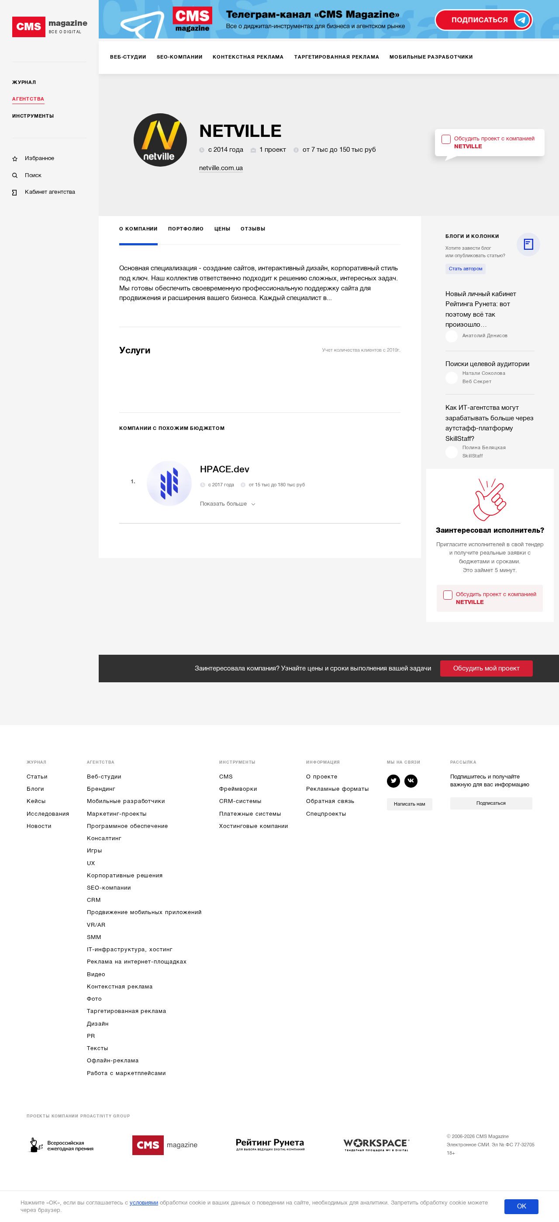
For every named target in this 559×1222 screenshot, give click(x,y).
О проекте (321, 776)
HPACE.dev (224, 469)
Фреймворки (238, 789)
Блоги (35, 789)
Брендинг (101, 789)
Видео (96, 974)
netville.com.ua (221, 168)
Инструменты (33, 116)
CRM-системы (240, 801)
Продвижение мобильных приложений (144, 912)
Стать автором (466, 269)
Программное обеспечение (127, 826)
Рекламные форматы (337, 789)
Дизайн (98, 1023)
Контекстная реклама (120, 986)
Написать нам (409, 804)
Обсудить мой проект (486, 668)
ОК (521, 1206)
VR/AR (96, 925)
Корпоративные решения (125, 875)
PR (91, 1036)
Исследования (48, 813)
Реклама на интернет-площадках (136, 961)
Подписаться (491, 803)
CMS (226, 776)
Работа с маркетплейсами (126, 1073)
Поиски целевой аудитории (487, 364)
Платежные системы (250, 813)
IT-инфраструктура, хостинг (129, 949)
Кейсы (36, 801)
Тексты (97, 1048)
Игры (94, 850)
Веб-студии (104, 776)
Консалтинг (104, 838)
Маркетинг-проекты (117, 813)
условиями (144, 1202)
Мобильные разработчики (126, 801)
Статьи (37, 776)
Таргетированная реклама (126, 1011)
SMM (94, 937)
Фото (94, 998)
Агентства (28, 99)
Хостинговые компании (253, 826)
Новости (39, 826)
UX (91, 863)
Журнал (24, 82)
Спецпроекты (326, 813)
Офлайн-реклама (112, 1060)
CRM (94, 900)
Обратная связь (330, 801)
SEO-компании (109, 887)
